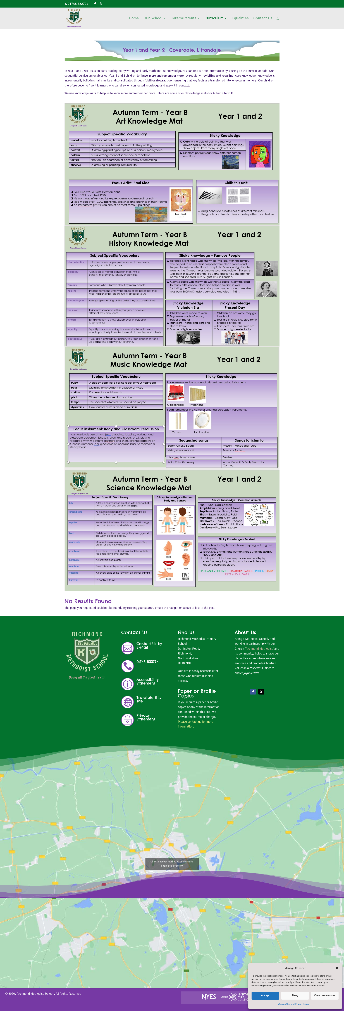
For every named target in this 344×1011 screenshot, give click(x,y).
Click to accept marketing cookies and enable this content (172, 863)
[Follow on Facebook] (253, 692)
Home (134, 18)
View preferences (324, 995)
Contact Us (262, 18)
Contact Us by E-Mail (149, 645)
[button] (337, 968)
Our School (153, 18)
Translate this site (149, 699)
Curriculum (214, 18)
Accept (265, 995)
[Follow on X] (261, 692)
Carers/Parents (183, 18)
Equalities (240, 18)
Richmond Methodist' (260, 648)
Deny (295, 995)
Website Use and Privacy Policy (293, 1004)
